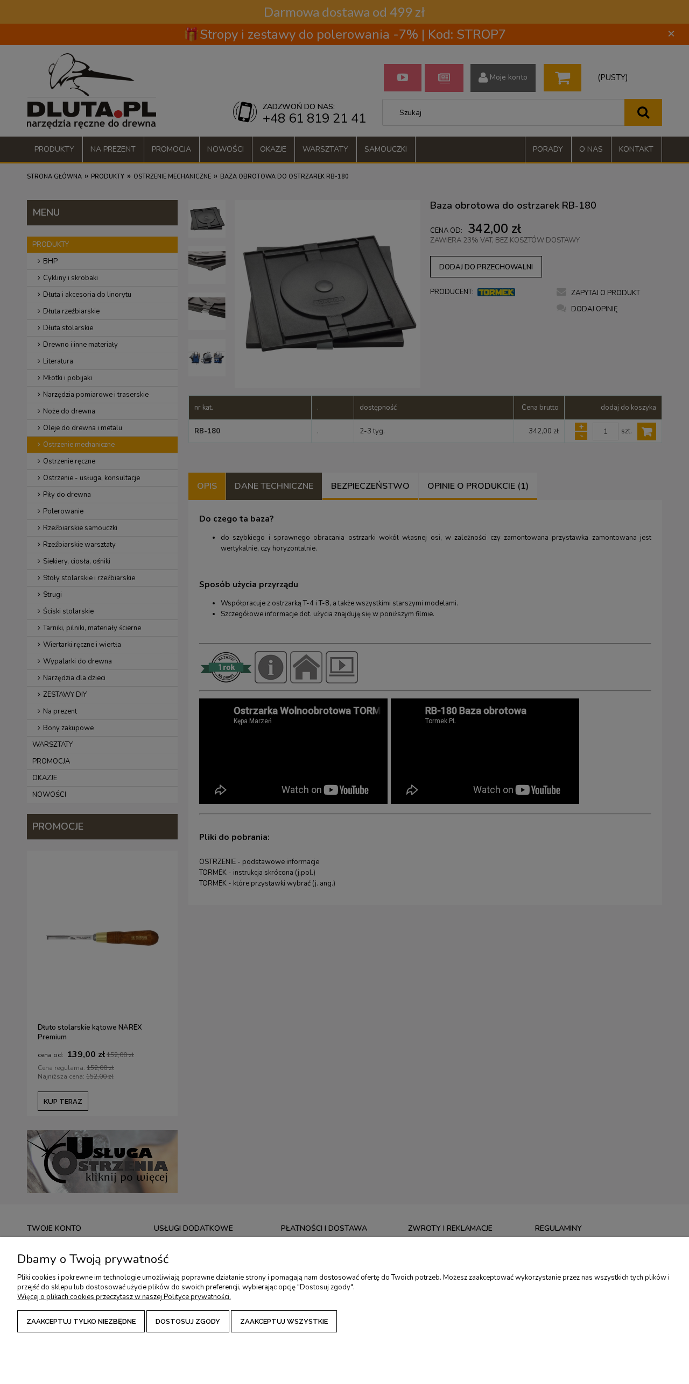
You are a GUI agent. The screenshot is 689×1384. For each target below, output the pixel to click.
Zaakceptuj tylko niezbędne (81, 1321)
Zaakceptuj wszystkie (284, 1321)
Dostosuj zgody (188, 1321)
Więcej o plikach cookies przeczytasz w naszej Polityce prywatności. (124, 1297)
